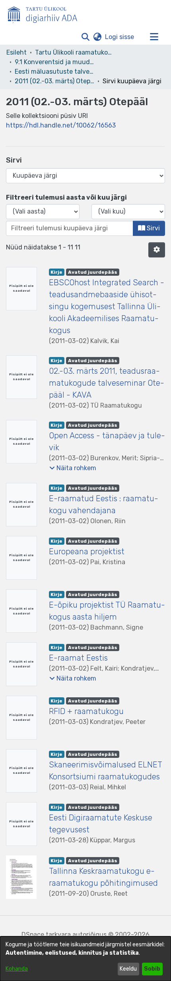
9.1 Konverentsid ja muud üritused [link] (54, 62)
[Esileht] (46, 13)
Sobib (152, 968)
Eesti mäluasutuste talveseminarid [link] (54, 71)
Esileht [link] (16, 52)
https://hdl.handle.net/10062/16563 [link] (61, 125)
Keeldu (128, 968)
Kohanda (17, 968)
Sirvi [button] (152, 228)
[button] (85, 37)
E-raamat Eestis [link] (78, 658)
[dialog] (85, 958)
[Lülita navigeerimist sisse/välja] (154, 37)
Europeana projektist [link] (86, 551)
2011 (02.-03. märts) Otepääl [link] (54, 81)
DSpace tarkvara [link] (46, 934)
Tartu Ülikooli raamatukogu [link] (75, 52)
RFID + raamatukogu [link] (86, 711)
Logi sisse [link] (120, 37)
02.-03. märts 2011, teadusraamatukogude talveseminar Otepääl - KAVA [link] (106, 383)
